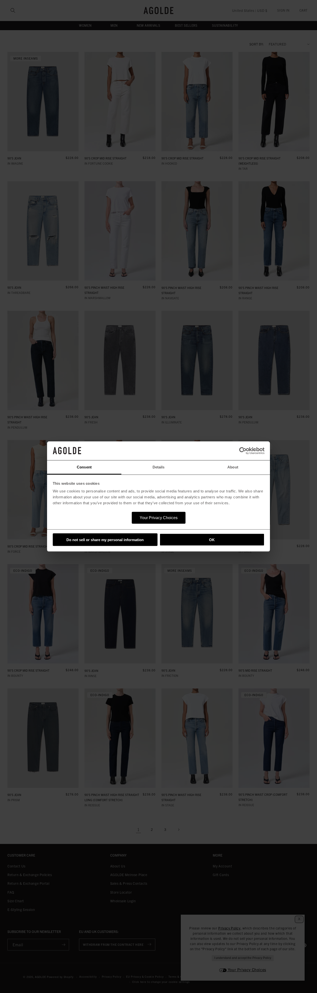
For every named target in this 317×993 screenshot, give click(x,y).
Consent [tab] (84, 467)
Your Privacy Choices (159, 518)
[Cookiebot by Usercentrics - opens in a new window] (242, 451)
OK (212, 539)
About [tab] (232, 467)
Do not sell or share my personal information (105, 539)
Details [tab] (159, 467)
